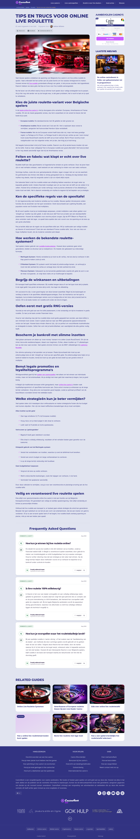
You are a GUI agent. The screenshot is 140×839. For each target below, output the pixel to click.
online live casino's (66, 385)
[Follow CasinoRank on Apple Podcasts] (122, 793)
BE (17, 793)
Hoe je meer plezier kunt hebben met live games (39, 760)
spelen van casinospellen (46, 374)
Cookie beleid (41, 836)
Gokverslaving (78, 767)
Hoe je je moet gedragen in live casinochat (39, 767)
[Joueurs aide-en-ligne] (45, 811)
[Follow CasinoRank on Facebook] (99, 793)
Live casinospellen (71, 3)
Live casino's (55, 3)
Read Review (110, 42)
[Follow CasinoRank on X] (109, 793)
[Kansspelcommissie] (21, 811)
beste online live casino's (29, 110)
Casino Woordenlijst (78, 757)
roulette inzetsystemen (47, 246)
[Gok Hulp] (76, 811)
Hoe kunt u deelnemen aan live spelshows (39, 771)
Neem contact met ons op (109, 767)
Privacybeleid (71, 836)
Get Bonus (110, 38)
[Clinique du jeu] (102, 811)
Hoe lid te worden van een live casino (39, 757)
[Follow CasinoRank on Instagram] (104, 793)
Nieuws (121, 3)
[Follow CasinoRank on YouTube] (113, 793)
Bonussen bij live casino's (78, 760)
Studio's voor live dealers (92, 3)
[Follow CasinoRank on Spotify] (118, 793)
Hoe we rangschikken (109, 764)
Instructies (110, 3)
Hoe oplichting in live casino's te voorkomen (39, 764)
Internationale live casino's (78, 771)
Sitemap (100, 836)
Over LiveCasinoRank (109, 757)
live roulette (33, 83)
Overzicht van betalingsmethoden (78, 764)
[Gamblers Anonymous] (120, 811)
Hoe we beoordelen (109, 760)
